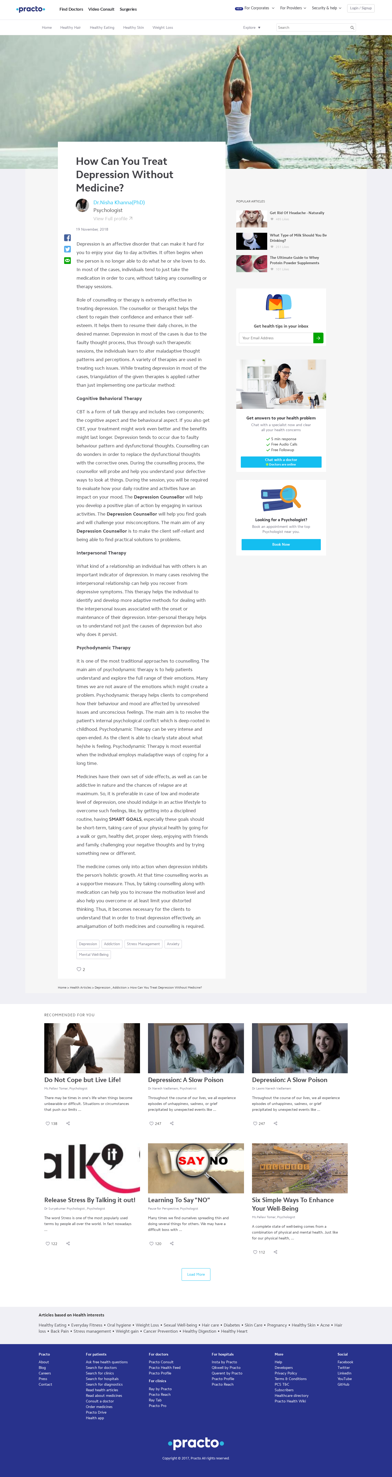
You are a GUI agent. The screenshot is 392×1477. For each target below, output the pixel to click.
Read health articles (102, 1390)
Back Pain (60, 1331)
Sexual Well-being (180, 1325)
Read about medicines (104, 1395)
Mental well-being (94, 954)
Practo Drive (96, 1412)
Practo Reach (160, 1394)
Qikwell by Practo (226, 1367)
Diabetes (232, 1325)
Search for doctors (101, 1367)
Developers (284, 1367)
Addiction (112, 944)
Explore (249, 27)
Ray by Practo (160, 1389)
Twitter (344, 1367)
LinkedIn (344, 1373)
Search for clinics (100, 1373)
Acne (325, 1325)
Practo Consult (161, 1362)
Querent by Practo (227, 1373)
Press (43, 1379)
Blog (42, 1367)
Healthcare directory (292, 1395)
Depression (88, 944)
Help (278, 1362)
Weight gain (127, 1331)
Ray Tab (155, 1400)
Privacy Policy (286, 1373)
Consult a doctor (100, 1401)
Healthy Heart (234, 1331)
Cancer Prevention (160, 1331)
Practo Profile (160, 1373)
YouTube (345, 1379)
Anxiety (173, 944)
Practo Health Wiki (290, 1401)
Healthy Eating (52, 1325)
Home (47, 27)
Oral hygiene (119, 1325)
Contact (45, 1384)
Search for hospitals (102, 1379)
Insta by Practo (224, 1362)
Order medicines (99, 1407)
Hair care (210, 1325)
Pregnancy (277, 1325)
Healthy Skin (303, 1325)
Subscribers (284, 1390)
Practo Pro (157, 1405)
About (44, 1362)
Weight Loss (147, 1325)
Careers (45, 1373)
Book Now (281, 544)
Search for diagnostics (104, 1384)
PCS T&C (282, 1384)
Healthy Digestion (199, 1331)
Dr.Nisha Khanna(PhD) (119, 202)
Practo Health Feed (165, 1367)
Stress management (143, 944)
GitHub (343, 1384)
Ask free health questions (107, 1362)
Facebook (345, 1362)
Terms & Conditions (291, 1379)
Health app (95, 1418)
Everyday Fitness (86, 1325)
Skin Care (253, 1325)
